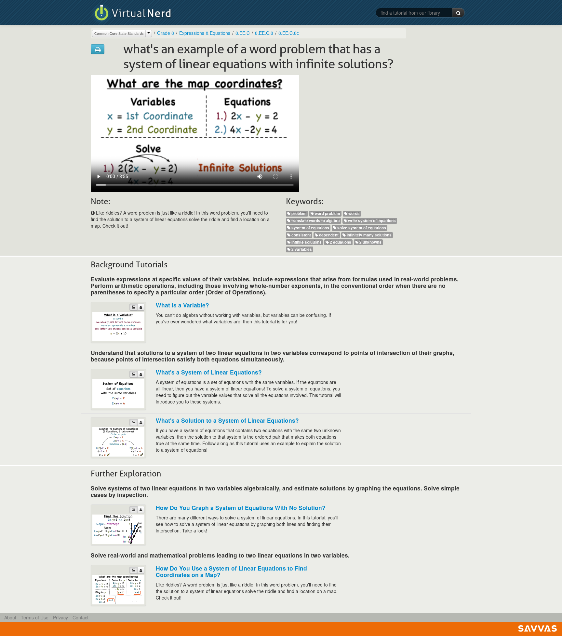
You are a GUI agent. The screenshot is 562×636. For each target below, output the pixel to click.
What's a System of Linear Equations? (209, 372)
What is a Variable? (182, 305)
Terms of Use (34, 617)
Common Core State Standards (118, 33)
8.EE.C (242, 33)
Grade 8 (165, 33)
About (10, 617)
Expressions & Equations (204, 33)
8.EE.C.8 (264, 33)
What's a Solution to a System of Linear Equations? (227, 420)
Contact (80, 617)
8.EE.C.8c (288, 33)
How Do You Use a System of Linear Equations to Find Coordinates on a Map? (231, 571)
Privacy (60, 617)
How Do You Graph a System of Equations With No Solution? (241, 507)
